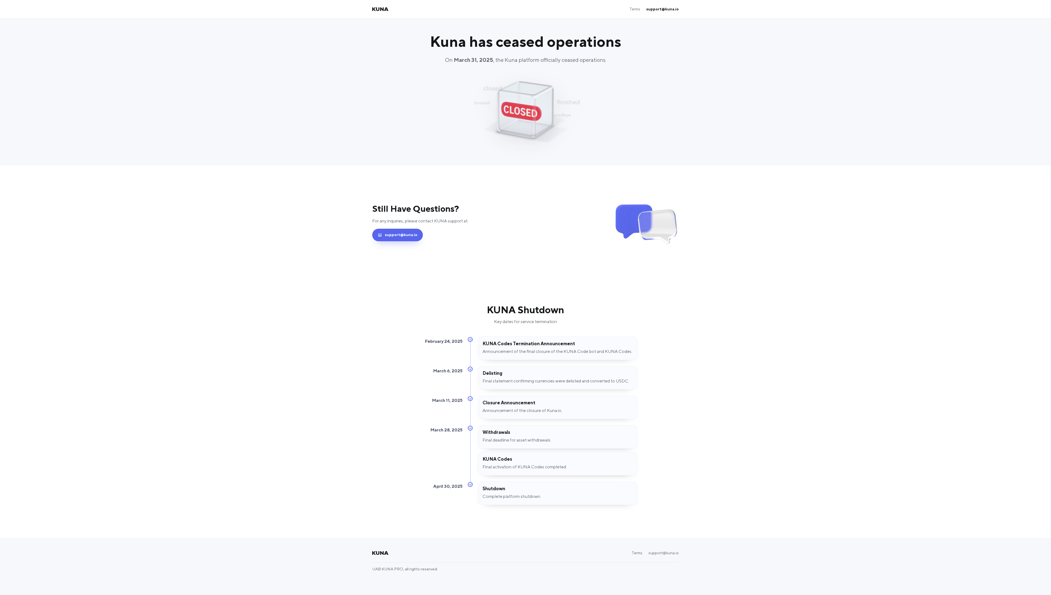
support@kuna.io (662, 9)
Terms (635, 9)
